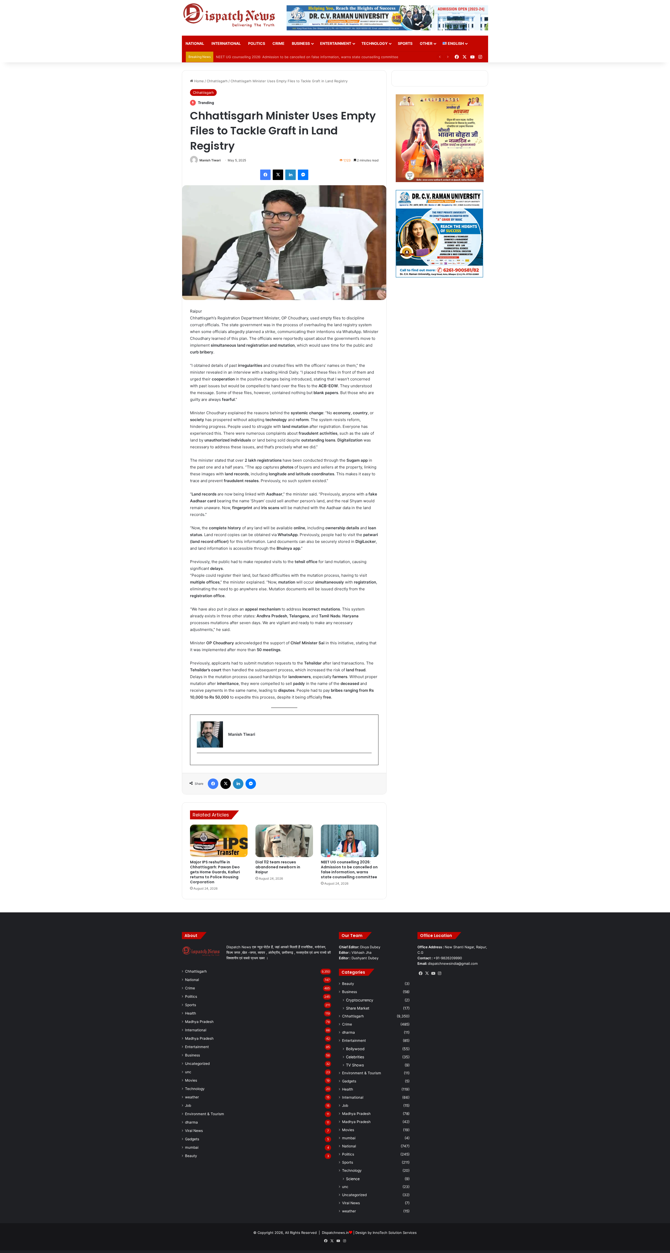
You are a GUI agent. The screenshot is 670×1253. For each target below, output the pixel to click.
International (226, 43)
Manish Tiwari (210, 160)
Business (301, 43)
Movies (191, 1080)
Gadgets (192, 1139)
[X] (427, 973)
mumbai (191, 1147)
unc (188, 1072)
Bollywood (355, 1049)
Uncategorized (197, 1063)
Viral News (194, 1131)
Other (426, 43)
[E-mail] (199, 761)
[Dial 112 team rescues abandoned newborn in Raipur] (284, 841)
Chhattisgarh (217, 81)
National (195, 43)
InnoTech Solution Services (395, 1232)
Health (190, 1013)
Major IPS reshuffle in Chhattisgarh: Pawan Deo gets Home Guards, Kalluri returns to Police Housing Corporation (215, 872)
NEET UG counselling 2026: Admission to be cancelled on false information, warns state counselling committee (349, 869)
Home (198, 81)
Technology (374, 43)
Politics (256, 43)
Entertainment (335, 43)
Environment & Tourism (204, 1114)
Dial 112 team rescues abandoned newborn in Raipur (277, 867)
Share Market (357, 1008)
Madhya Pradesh (199, 1022)
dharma (191, 1122)
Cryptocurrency (359, 1000)
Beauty (191, 1156)
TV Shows (355, 1065)
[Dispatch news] (230, 16)
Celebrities (355, 1057)
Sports (405, 43)
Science (353, 1178)
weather (192, 1097)
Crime (278, 43)
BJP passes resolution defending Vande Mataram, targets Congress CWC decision (283, 57)
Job (188, 1105)
